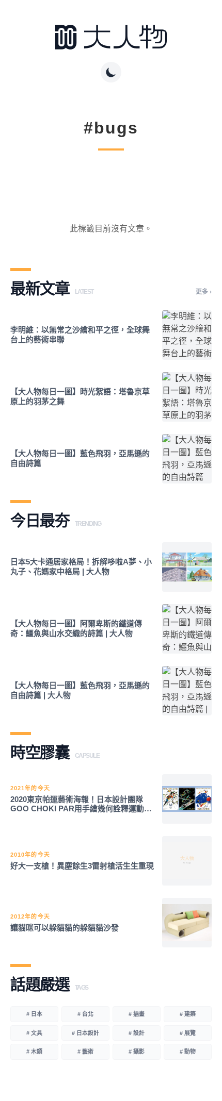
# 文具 (34, 1033)
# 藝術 (85, 1051)
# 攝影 (137, 1051)
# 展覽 (188, 1033)
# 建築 (188, 1014)
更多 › (204, 291)
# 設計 (137, 1033)
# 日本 (34, 1014)
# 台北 (85, 1014)
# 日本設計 (85, 1033)
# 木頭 (34, 1051)
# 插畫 (137, 1014)
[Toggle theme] (111, 72)
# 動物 (188, 1051)
